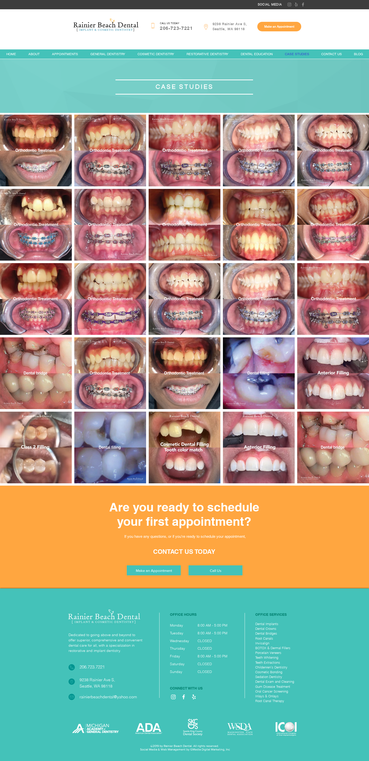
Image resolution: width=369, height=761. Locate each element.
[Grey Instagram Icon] (289, 4)
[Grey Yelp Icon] (296, 4)
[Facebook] (302, 4)
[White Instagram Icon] (173, 697)
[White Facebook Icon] (183, 697)
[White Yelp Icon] (194, 697)
